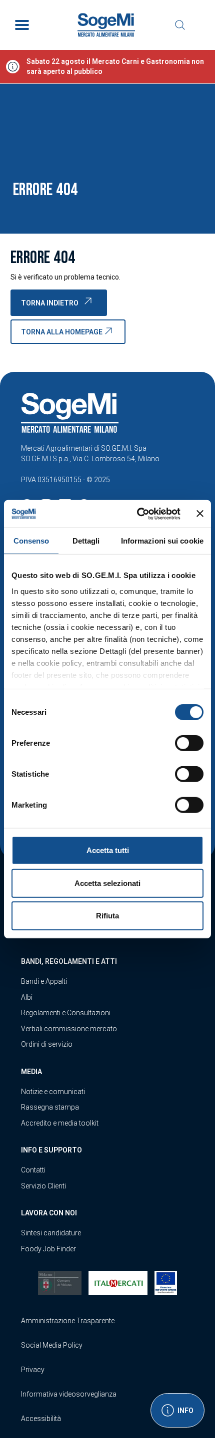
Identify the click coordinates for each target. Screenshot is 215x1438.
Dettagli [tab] (86, 541)
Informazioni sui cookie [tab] (162, 541)
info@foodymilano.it (53, 469)
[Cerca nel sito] (180, 25)
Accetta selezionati (107, 882)
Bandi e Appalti (44, 981)
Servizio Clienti (43, 1186)
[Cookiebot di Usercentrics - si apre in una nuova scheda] (137, 513)
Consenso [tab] (32, 541)
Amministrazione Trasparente (67, 1321)
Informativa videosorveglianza (68, 1394)
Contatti (33, 1170)
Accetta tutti (107, 850)
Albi (26, 997)
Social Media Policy (51, 1345)
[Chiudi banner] (200, 513)
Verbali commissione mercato (69, 1029)
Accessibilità (41, 1419)
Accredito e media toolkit (59, 1123)
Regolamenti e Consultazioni (65, 1013)
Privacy (32, 1370)
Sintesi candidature (51, 1233)
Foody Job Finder (48, 1249)
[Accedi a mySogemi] (200, 25)
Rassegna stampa (50, 1107)
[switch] (189, 743)
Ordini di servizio (46, 1044)
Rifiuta (107, 915)
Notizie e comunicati (53, 1092)
